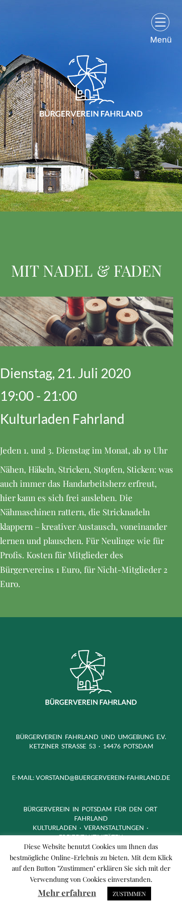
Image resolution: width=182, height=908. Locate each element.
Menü (161, 39)
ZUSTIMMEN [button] (129, 893)
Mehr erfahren (67, 892)
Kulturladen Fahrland (62, 419)
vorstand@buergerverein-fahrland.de (103, 777)
